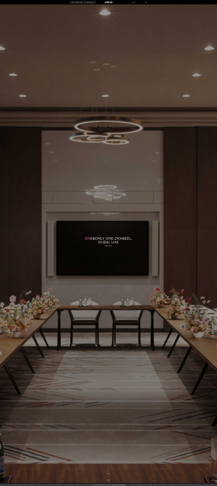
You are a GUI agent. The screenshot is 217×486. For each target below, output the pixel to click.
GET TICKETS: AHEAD (77, 2)
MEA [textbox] (134, 2)
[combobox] (136, 2)
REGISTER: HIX (90, 2)
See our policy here (115, 484)
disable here (122, 484)
